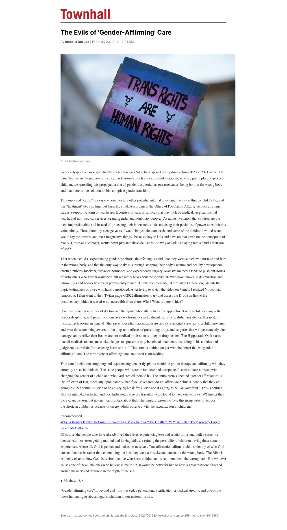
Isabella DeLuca (77, 42)
